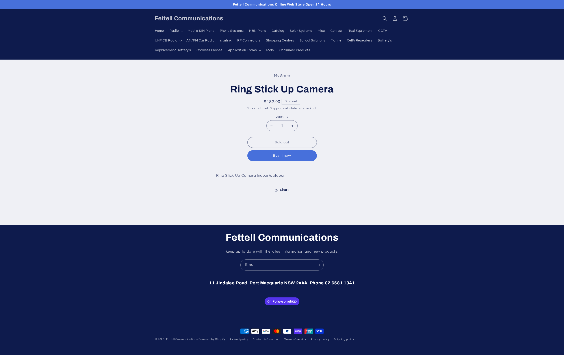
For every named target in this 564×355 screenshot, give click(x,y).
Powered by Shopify (212, 339)
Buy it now (282, 155)
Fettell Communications (182, 339)
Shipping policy (344, 339)
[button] (176, 31)
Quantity (282, 116)
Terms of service (295, 339)
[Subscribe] (318, 264)
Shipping (276, 108)
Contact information (266, 339)
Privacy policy (320, 339)
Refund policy (239, 339)
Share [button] (284, 190)
